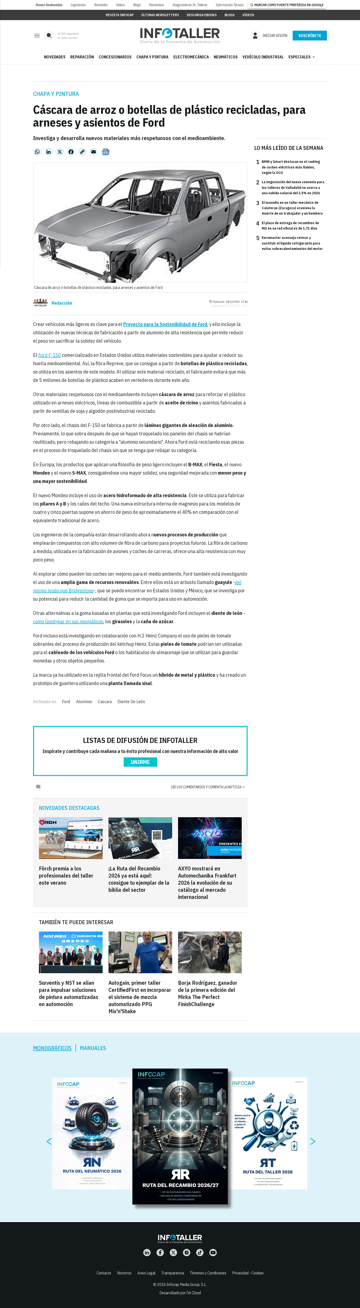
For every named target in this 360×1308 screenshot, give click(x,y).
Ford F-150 (49, 355)
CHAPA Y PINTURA (152, 56)
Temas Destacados (49, 5)
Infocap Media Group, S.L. (187, 1284)
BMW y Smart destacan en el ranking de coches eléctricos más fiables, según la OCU (288, 167)
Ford (66, 701)
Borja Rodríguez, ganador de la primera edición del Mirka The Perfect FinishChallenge (207, 993)
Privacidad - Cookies (248, 1272)
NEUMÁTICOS (226, 56)
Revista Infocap (119, 15)
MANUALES (93, 1047)
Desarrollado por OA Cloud (180, 1292)
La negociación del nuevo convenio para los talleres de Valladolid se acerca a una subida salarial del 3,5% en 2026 (290, 187)
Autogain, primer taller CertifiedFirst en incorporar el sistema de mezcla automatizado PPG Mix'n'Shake (139, 997)
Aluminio (84, 701)
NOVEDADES (54, 56)
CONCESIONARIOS (115, 56)
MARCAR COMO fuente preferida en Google (289, 5)
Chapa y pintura (56, 94)
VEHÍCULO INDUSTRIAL (263, 56)
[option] (180, 1136)
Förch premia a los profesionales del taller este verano (66, 875)
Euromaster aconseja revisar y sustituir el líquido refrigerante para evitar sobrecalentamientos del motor (289, 243)
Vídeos (120, 5)
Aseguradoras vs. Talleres (190, 5)
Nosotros (124, 1272)
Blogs (137, 5)
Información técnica (229, 5)
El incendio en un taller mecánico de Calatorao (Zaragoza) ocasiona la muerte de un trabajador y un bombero (289, 208)
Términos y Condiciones (208, 1272)
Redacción (62, 303)
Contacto (103, 1272)
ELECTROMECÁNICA (191, 56)
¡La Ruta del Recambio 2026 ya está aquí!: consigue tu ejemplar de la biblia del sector (138, 879)
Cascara (105, 701)
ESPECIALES (302, 56)
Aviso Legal (146, 1272)
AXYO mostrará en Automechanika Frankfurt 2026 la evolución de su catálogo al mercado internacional (207, 882)
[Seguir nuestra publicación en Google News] (105, 152)
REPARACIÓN (82, 56)
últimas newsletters (160, 15)
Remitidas (101, 5)
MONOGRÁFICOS (52, 1047)
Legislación (78, 5)
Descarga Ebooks (202, 15)
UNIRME (140, 761)
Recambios (156, 5)
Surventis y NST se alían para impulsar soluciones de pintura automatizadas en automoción (68, 993)
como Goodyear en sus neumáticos (68, 621)
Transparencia (172, 1272)
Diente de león (131, 701)
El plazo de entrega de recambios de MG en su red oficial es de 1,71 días (287, 225)
